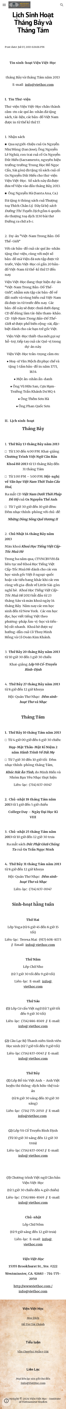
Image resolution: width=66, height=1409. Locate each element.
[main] (33, 22)
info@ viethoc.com (40, 945)
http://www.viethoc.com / (33, 1286)
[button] (4, 5)
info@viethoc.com (39, 85)
